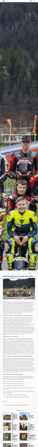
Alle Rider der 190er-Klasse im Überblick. (16, 334)
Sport (19, 132)
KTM (12, 431)
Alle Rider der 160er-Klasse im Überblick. (25, 354)
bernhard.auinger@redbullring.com (10, 372)
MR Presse (18, 139)
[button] (8, 273)
